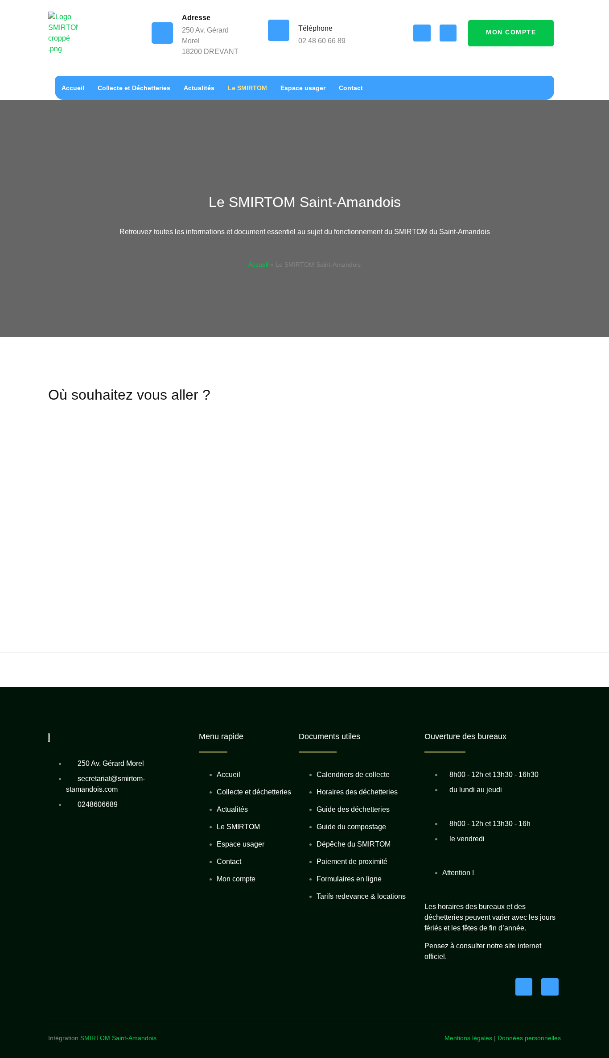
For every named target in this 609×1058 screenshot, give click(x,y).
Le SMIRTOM (247, 87)
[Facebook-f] (421, 33)
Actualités (199, 87)
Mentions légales (468, 1037)
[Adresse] (162, 33)
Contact (351, 87)
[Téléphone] (278, 30)
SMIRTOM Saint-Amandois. (119, 1037)
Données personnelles (529, 1037)
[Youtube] (448, 33)
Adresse (196, 17)
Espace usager (302, 87)
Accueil (73, 87)
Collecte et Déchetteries (134, 87)
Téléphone (315, 28)
